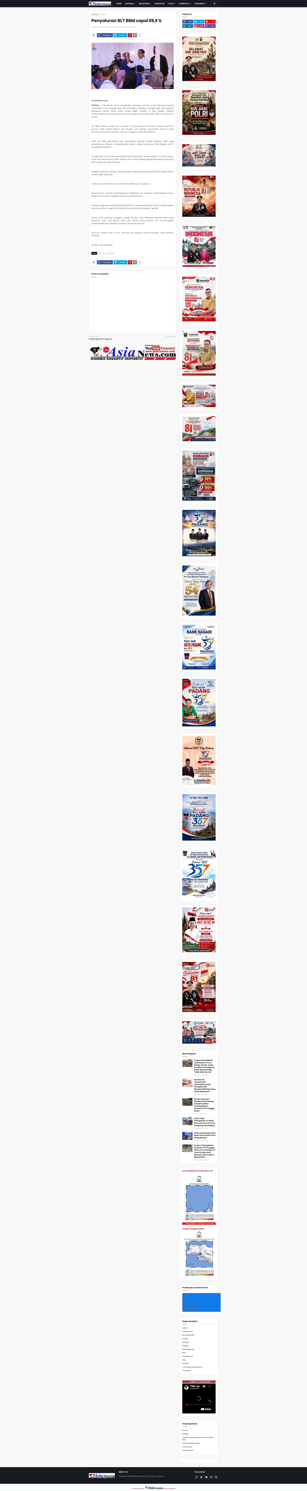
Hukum (185, 1328)
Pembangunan (188, 1349)
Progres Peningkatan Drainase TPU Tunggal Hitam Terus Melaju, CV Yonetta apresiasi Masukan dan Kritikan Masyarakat (204, 1151)
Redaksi (185, 1434)
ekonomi (103, 14)
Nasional (111, 253)
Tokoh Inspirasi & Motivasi (192, 1367)
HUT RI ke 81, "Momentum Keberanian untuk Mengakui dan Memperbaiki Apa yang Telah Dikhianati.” (204, 1086)
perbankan (186, 1370)
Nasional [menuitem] (129, 3)
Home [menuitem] (119, 3)
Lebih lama (170, 336)
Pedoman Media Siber (191, 1443)
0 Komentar (131, 27)
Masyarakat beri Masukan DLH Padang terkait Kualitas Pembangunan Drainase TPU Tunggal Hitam (204, 1105)
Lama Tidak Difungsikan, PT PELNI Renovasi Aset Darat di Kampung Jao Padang (204, 1122)
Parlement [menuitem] (200, 3)
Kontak (185, 1430)
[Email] (135, 35)
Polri (184, 1360)
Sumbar (185, 1363)
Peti (183, 1353)
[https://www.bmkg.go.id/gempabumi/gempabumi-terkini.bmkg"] (199, 1221)
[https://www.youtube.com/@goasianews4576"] (132, 360)
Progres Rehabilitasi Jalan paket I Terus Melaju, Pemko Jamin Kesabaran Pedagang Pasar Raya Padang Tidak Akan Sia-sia (204, 1066)
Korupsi (185, 1338)
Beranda (94, 14)
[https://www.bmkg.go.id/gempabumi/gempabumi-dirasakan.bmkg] (199, 1277)
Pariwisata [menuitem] (184, 3)
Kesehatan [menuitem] (160, 3)
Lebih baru (94, 336)
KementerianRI (188, 1335)
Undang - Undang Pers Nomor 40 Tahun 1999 (197, 1438)
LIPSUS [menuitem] (171, 3)
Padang (185, 1346)
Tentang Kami (187, 1450)
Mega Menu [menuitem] (144, 3)
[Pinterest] (130, 35)
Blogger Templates (98, 1486)
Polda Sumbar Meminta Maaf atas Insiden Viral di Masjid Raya (204, 1135)
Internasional (187, 1331)
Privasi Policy (187, 1447)
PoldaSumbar (187, 1356)
